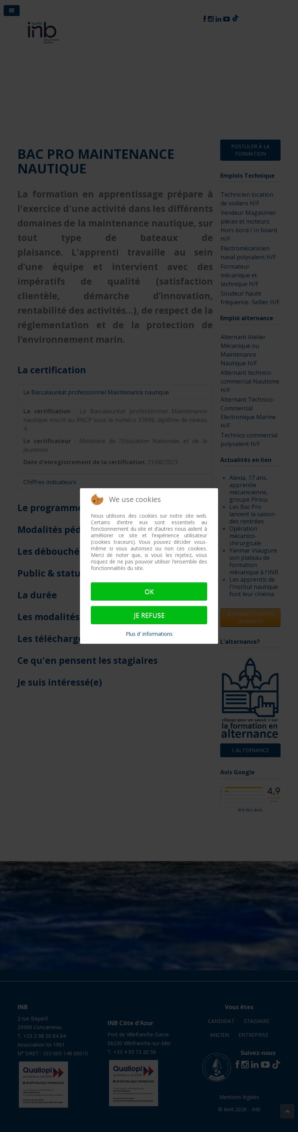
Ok (149, 591)
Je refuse (149, 615)
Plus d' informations (149, 633)
